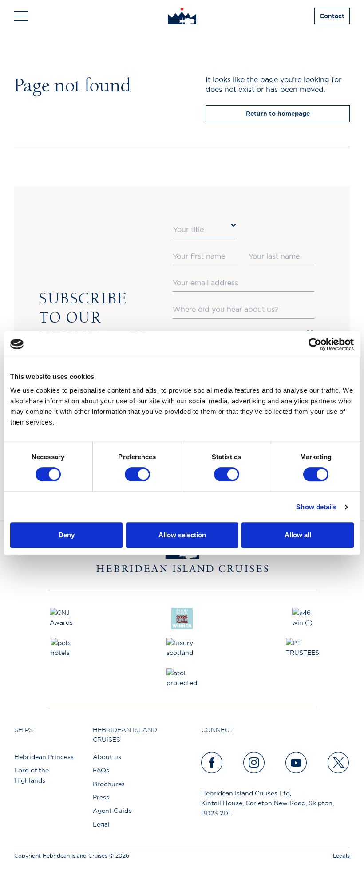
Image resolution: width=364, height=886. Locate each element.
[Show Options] (233, 225)
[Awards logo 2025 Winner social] (182, 618)
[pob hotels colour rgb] (61, 648)
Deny (67, 535)
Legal (101, 824)
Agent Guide (112, 811)
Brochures (109, 784)
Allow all (298, 535)
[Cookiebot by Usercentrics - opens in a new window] (315, 344)
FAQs (101, 770)
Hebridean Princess (44, 757)
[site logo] (182, 16)
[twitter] (339, 762)
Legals (341, 855)
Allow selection (182, 535)
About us (107, 757)
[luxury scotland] (182, 648)
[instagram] (254, 762)
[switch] (137, 474)
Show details (316, 507)
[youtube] (296, 762)
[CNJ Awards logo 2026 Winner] (61, 618)
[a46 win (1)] (303, 618)
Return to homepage (278, 114)
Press (101, 797)
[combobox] (205, 229)
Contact (332, 16)
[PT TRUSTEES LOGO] (303, 648)
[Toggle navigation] (21, 16)
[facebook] (212, 762)
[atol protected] (182, 678)
